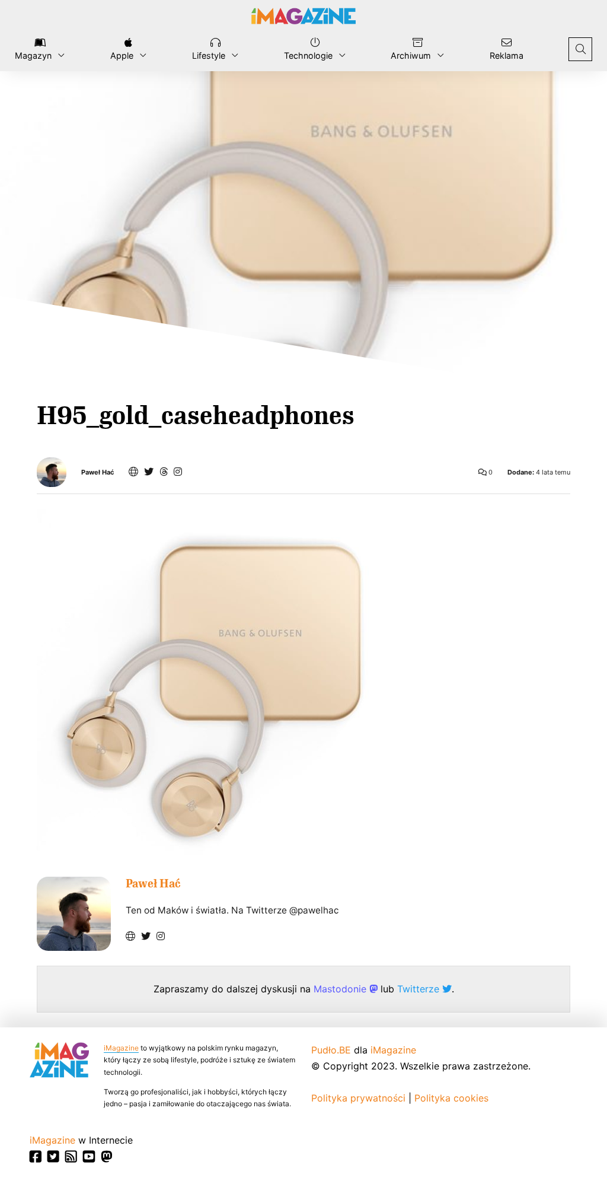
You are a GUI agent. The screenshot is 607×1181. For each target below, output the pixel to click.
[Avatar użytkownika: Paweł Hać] (74, 914)
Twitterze (419, 989)
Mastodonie (341, 989)
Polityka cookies (451, 1098)
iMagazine (121, 1047)
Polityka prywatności (358, 1098)
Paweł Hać (97, 472)
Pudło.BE (331, 1050)
